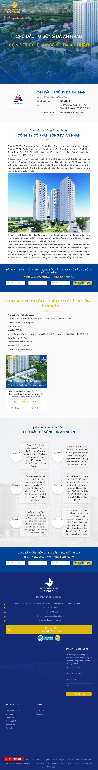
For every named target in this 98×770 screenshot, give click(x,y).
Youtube (39, 714)
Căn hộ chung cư (13, 710)
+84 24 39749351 (50, 612)
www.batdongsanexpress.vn (50, 620)
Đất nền (9, 728)
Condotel (10, 718)
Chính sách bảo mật (83, 760)
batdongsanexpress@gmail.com (50, 616)
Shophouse (10, 725)
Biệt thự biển (11, 721)
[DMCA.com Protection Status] (57, 638)
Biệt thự (9, 714)
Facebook (40, 710)
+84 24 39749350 (50, 608)
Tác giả (61, 760)
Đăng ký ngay (80, 694)
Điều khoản (69, 760)
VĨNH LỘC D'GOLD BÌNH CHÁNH (23, 381)
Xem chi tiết (37, 408)
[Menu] (95, 8)
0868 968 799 (51, 631)
